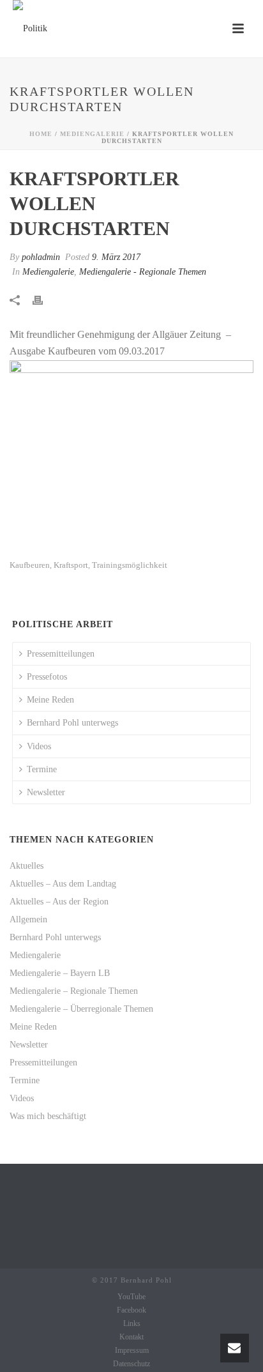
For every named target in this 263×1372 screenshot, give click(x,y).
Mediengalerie (92, 133)
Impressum (132, 1350)
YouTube (131, 1296)
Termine (42, 769)
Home (40, 133)
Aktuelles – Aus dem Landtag (63, 883)
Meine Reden (50, 700)
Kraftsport (71, 565)
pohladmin (41, 257)
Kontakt (131, 1336)
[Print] (44, 299)
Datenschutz (131, 1363)
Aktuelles (26, 866)
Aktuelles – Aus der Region (59, 901)
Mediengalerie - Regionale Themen (142, 272)
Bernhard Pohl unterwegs (72, 723)
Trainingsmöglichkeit (129, 565)
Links (131, 1323)
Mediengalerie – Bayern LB (60, 973)
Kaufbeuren (30, 565)
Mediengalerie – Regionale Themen (74, 991)
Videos (39, 746)
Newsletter (46, 792)
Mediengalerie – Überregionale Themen (81, 1009)
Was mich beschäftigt (48, 1116)
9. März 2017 (116, 257)
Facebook (131, 1310)
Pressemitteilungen (60, 654)
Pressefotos (47, 677)
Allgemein (28, 919)
